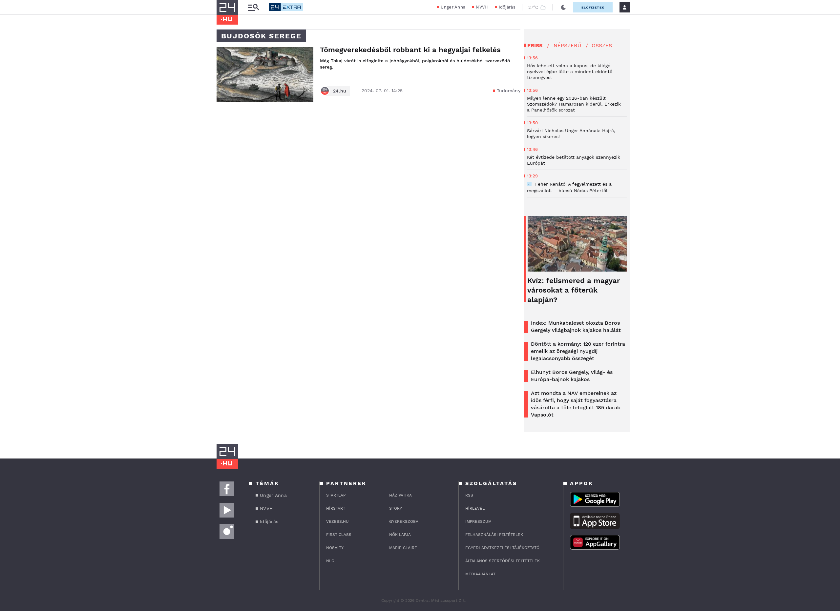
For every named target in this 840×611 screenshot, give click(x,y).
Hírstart (335, 508)
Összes (602, 45)
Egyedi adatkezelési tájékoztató (502, 547)
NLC (330, 561)
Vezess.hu (337, 521)
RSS (469, 495)
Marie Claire (403, 547)
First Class (338, 534)
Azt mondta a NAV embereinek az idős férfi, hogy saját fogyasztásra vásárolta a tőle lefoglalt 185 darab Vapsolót (575, 404)
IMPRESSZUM (478, 521)
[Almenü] (253, 7)
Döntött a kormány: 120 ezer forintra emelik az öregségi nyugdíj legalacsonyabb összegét (578, 351)
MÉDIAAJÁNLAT (480, 574)
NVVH (482, 7)
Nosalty (335, 547)
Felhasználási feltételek (494, 534)
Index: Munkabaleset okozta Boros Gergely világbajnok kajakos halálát (576, 326)
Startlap (336, 495)
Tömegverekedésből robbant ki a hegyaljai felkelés (410, 50)
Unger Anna (453, 7)
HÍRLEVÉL (475, 508)
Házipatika (400, 495)
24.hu (339, 90)
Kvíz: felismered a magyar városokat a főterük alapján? (573, 290)
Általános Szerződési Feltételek (502, 561)
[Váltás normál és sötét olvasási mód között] (563, 7)
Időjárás (507, 7)
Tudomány (508, 90)
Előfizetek (592, 7)
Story (395, 508)
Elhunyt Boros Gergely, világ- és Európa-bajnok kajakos (572, 375)
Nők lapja (400, 534)
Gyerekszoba (403, 521)
